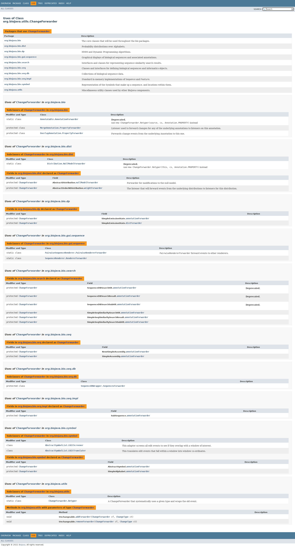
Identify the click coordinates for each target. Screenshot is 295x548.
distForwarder (134, 223)
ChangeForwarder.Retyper (63, 501)
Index (61, 3)
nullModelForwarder (87, 182)
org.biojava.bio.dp (14, 51)
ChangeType (122, 517)
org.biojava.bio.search (16, 62)
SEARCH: (258, 9)
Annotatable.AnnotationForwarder (59, 119)
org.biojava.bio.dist (15, 46)
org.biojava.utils (13, 90)
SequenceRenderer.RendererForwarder (66, 258)
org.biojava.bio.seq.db (16, 73)
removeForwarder (85, 521)
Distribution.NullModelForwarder (66, 163)
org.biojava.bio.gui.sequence (20, 57)
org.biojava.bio (12, 40)
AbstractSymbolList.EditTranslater (65, 450)
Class (26, 3)
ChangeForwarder (39, 31)
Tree (40, 3)
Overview (6, 3)
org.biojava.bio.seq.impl (17, 79)
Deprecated (51, 3)
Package (17, 3)
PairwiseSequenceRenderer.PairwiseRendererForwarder (75, 252)
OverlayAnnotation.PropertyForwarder (61, 133)
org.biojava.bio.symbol (17, 84)
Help (68, 3)
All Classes (7, 9)
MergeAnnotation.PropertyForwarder (60, 128)
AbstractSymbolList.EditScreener (64, 445)
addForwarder (83, 517)
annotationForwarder (137, 218)
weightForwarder (93, 188)
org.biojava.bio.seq (15, 68)
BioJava (22, 545)
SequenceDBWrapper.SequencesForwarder (103, 386)
